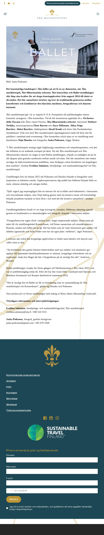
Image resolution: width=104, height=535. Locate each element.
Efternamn (11, 466)
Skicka (13, 499)
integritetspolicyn (23, 509)
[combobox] (9, 490)
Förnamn (10, 455)
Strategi (11, 404)
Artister (11, 381)
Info (8, 386)
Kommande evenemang (23, 375)
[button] (5, 14)
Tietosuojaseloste (18, 410)
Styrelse (11, 398)
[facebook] (4, 3)
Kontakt (11, 392)
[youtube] (9, 3)
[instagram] (13, 3)
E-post (9, 478)
